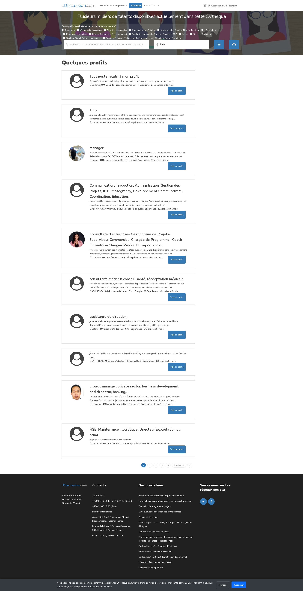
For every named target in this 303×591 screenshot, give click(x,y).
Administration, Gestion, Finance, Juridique (179, 30)
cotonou (95, 160)
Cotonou (96, 122)
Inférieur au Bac (120, 85)
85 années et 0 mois (156, 404)
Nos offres (150, 5)
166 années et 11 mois (156, 85)
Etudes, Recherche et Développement (109, 34)
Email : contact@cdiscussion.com (107, 535)
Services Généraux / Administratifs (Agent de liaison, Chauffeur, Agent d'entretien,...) (144, 38)
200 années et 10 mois (147, 122)
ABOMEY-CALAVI (100, 291)
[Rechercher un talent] (234, 44)
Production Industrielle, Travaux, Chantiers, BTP (154, 34)
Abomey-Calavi (99, 208)
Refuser (223, 585)
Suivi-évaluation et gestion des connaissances (160, 511)
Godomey (96, 85)
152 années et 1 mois (161, 208)
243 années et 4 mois (147, 329)
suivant (178, 465)
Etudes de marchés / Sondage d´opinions (158, 546)
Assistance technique (148, 517)
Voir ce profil (176, 90)
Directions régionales (102, 511)
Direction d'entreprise (117, 30)
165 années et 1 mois (159, 361)
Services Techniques (202, 34)
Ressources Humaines (76, 34)
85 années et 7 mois (153, 160)
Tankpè (95, 257)
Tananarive (97, 404)
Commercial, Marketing (91, 30)
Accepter (239, 585)
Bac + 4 (114, 257)
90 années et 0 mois (162, 291)
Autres (185, 34)
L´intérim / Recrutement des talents (155, 562)
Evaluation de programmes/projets (155, 506)
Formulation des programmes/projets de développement (165, 501)
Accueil (103, 5)
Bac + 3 (115, 122)
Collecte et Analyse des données (154, 531)
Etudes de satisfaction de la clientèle (155, 551)
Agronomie (70, 30)
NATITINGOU (98, 361)
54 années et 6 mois (154, 443)
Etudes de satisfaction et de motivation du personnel (163, 557)
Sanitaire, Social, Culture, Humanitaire (83, 38)
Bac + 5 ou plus (118, 160)
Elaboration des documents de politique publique (161, 495)
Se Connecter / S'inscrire (222, 5)
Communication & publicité (151, 567)
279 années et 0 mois (146, 257)
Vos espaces (118, 5)
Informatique (210, 30)
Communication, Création (143, 30)
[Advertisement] (223, 117)
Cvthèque (136, 5)
